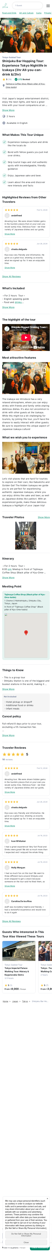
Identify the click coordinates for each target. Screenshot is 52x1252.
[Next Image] (47, 35)
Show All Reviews (11, 276)
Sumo (38, 13)
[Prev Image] (4, 35)
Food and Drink (9, 13)
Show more (44, 517)
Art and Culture (26, 13)
